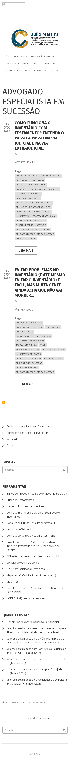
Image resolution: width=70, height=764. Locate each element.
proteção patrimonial (44, 216)
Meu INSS (13, 581)
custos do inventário (27, 368)
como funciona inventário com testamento (38, 176)
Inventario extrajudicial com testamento (37, 189)
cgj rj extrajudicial (26, 238)
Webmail (12, 439)
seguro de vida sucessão (29, 363)
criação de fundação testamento (33, 207)
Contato (56, 70)
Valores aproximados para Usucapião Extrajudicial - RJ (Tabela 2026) (37, 671)
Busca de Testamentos (20, 500)
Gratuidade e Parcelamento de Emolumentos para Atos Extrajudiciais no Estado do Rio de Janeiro (36, 630)
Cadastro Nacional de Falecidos (25, 506)
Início (7, 56)
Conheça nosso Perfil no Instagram (27, 432)
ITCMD (43, 345)
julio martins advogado (28, 193)
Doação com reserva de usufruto (33, 336)
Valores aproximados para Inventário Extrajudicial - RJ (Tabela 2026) (36, 661)
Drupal (45, 718)
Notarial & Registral (16, 63)
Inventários (21, 56)
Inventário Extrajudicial (28, 359)
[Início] (35, 39)
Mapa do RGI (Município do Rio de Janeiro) (31, 575)
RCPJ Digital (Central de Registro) (26, 598)
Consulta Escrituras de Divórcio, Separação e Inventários (33, 514)
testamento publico (26, 345)
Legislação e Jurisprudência (23, 562)
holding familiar (24, 332)
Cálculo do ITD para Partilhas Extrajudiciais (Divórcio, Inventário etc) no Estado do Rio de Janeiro (33, 546)
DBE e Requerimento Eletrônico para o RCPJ (33, 556)
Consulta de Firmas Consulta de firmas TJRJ (32, 523)
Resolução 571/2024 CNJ (28, 198)
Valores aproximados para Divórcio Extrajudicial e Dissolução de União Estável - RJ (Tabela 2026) (36, 640)
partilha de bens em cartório (31, 225)
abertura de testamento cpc (31, 220)
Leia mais (28, 252)
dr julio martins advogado (30, 180)
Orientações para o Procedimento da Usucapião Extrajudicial (35, 590)
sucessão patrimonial (53, 350)
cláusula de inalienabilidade (30, 184)
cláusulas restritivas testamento (34, 202)
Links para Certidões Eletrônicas (26, 569)
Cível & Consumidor (43, 63)
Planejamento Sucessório (29, 327)
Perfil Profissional (36, 70)
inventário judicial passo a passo (33, 211)
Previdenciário (12, 70)
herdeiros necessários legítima (32, 229)
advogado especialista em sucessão (35, 234)
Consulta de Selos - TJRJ (21, 529)
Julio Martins (23, 216)
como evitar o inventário (29, 323)
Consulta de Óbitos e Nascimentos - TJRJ (31, 535)
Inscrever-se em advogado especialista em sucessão (3, 402)
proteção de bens (53, 359)
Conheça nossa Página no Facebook (28, 426)
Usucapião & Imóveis (42, 56)
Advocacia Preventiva (27, 350)
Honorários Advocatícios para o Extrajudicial (33, 622)
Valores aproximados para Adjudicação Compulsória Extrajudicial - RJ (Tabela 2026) (37, 681)
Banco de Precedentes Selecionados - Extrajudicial (37, 493)
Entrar (10, 445)
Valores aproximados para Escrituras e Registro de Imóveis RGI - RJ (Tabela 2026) (36, 650)
